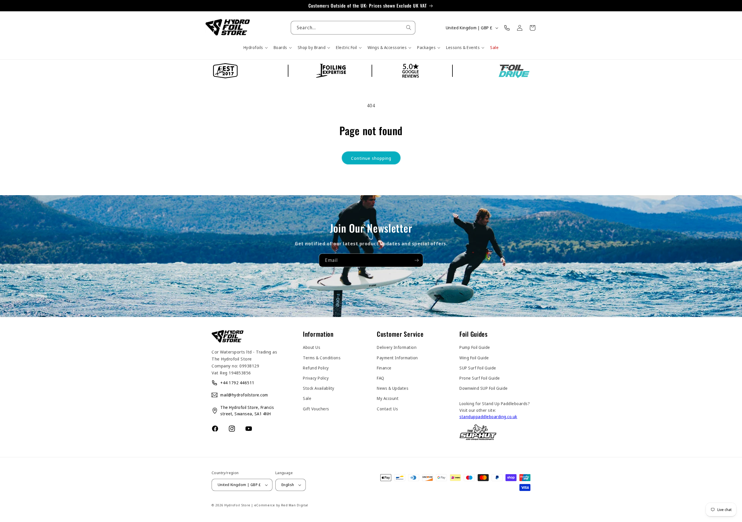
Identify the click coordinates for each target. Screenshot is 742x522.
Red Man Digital (294, 505)
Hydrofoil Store (237, 505)
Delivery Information (397, 347)
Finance (384, 368)
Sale (307, 398)
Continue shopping (371, 158)
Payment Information (397, 357)
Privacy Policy (316, 378)
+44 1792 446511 (237, 382)
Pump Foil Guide (474, 347)
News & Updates (392, 388)
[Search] (408, 27)
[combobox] (353, 27)
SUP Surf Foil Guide (477, 368)
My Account (388, 398)
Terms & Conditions (322, 357)
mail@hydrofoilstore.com (244, 395)
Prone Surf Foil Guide (479, 378)
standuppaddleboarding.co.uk (488, 416)
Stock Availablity (318, 388)
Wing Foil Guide (474, 357)
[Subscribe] (416, 260)
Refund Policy (316, 368)
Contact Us (387, 409)
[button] (255, 47)
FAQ (380, 378)
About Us (311, 347)
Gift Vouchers (316, 409)
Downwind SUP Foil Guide (483, 388)
